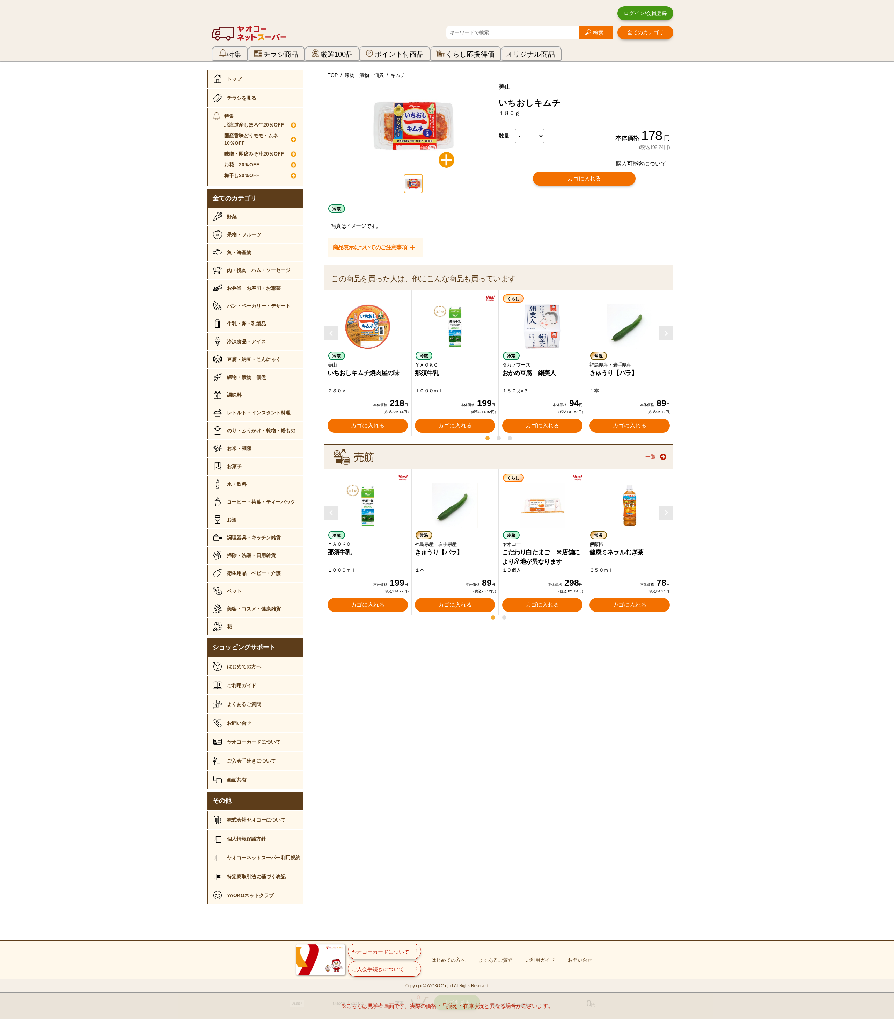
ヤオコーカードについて (254, 742)
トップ (234, 79)
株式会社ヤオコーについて (256, 820)
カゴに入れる (584, 178)
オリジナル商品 (530, 54)
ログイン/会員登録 (645, 13)
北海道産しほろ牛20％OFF (254, 125)
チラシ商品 (280, 54)
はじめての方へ (244, 666)
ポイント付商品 (399, 54)
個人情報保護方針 (246, 838)
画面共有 (237, 779)
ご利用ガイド (241, 685)
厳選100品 (336, 54)
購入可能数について (641, 164)
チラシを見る (241, 98)
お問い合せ (239, 723)
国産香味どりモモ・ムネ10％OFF (251, 139)
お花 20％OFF (241, 164)
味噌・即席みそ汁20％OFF (254, 154)
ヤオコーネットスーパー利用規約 (263, 857)
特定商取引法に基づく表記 (256, 876)
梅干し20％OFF (241, 175)
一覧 (650, 457)
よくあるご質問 (244, 704)
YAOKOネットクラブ (250, 895)
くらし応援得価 (470, 54)
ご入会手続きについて (251, 761)
